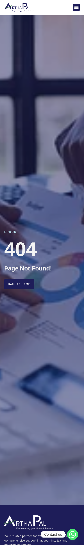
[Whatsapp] (72, 534)
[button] (76, 7)
